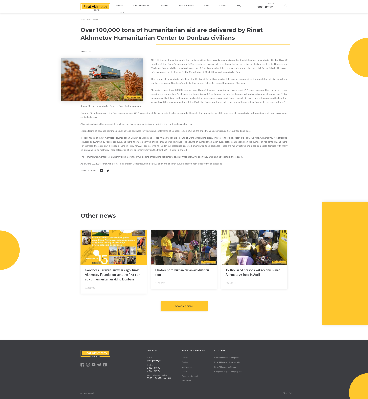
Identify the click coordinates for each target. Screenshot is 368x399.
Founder (119, 5)
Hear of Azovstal (186, 5)
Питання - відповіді (190, 376)
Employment (187, 367)
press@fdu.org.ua (154, 360)
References (186, 381)
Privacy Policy (288, 393)
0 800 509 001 (153, 368)
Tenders (185, 362)
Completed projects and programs (228, 371)
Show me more (184, 305)
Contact (223, 5)
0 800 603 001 (153, 371)
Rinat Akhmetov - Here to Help (227, 362)
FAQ (239, 5)
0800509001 (265, 7)
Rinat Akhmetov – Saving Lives (226, 358)
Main (82, 19)
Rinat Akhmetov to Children (225, 367)
